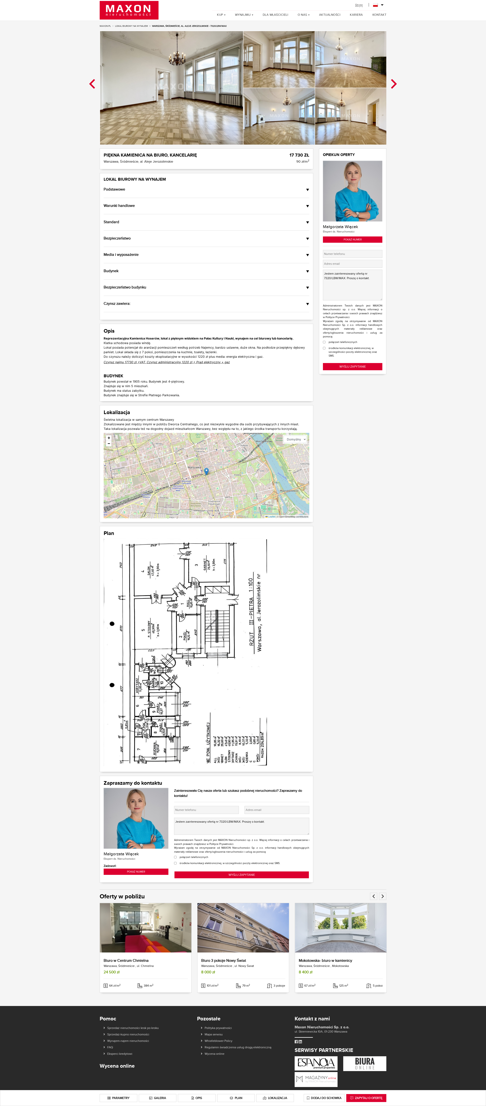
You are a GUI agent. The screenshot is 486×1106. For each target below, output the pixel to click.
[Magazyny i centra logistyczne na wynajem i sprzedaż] (316, 1079)
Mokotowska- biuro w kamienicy (325, 960)
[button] (206, 472)
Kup (220, 15)
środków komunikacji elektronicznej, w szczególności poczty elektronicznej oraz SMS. (230, 863)
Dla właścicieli (275, 15)
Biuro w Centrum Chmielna (126, 960)
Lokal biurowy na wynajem (131, 26)
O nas (302, 15)
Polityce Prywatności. (221, 844)
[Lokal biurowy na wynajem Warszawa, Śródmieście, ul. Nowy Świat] (243, 927)
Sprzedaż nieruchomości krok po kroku (133, 1028)
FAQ (110, 1047)
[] (360, 5)
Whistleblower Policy (218, 1041)
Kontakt (379, 15)
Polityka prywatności (218, 1028)
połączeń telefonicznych (194, 857)
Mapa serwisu (214, 1034)
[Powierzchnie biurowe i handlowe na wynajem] (364, 1063)
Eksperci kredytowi (119, 1054)
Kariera (356, 15)
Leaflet (271, 516)
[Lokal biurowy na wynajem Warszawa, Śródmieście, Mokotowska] (341, 927)
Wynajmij (243, 15)
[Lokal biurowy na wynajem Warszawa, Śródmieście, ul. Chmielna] (145, 927)
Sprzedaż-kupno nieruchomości (128, 1034)
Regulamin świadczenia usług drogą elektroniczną (238, 1047)
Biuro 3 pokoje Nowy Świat (223, 960)
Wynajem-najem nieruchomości (128, 1041)
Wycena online (214, 1054)
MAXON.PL (105, 26)
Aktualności (330, 15)
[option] (171, 88)
